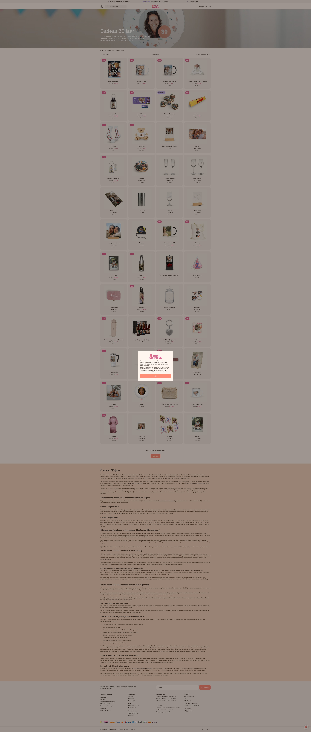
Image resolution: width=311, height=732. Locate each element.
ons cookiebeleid (163, 372)
